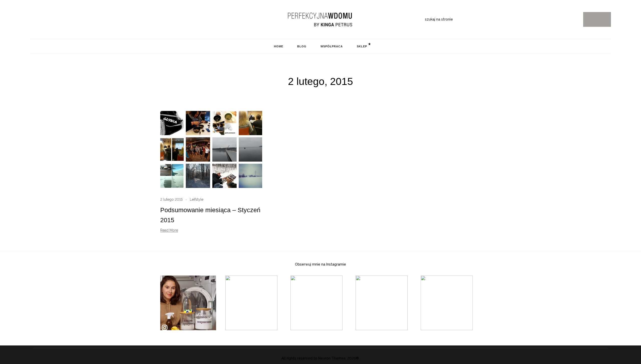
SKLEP (362, 46)
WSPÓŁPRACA (331, 46)
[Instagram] (32, 20)
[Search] (597, 19)
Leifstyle (196, 199)
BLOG (301, 46)
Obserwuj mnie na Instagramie (320, 264)
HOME (278, 46)
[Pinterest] (40, 20)
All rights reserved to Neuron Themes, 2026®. (320, 358)
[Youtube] (55, 20)
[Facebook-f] (48, 20)
